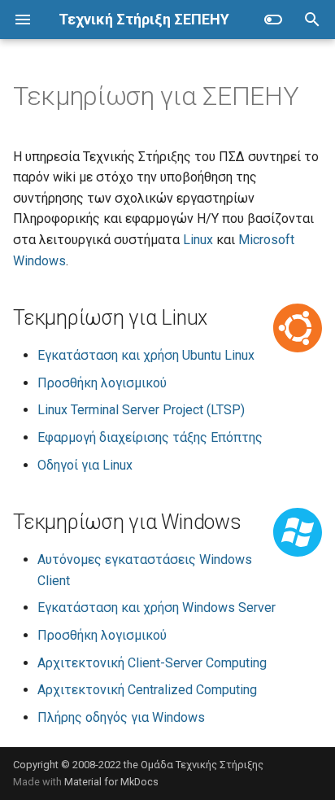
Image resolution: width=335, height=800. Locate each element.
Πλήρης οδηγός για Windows (121, 717)
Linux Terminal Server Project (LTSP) (141, 409)
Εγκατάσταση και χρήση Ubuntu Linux (146, 355)
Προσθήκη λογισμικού (102, 383)
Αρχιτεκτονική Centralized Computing (147, 689)
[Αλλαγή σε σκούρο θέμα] (273, 19)
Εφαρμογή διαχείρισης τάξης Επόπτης (150, 437)
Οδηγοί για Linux (85, 465)
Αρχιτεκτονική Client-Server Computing (152, 663)
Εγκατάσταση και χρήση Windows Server (156, 607)
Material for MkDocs (111, 782)
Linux (198, 239)
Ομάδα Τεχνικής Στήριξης (202, 764)
